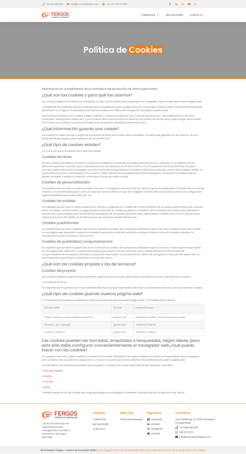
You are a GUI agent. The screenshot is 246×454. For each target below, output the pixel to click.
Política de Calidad (194, 450)
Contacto (196, 15)
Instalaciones (174, 15)
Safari (47, 387)
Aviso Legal (104, 450)
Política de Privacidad (124, 450)
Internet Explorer (53, 370)
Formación (148, 15)
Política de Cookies (148, 450)
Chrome (48, 381)
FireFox (48, 376)
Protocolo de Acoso (172, 450)
